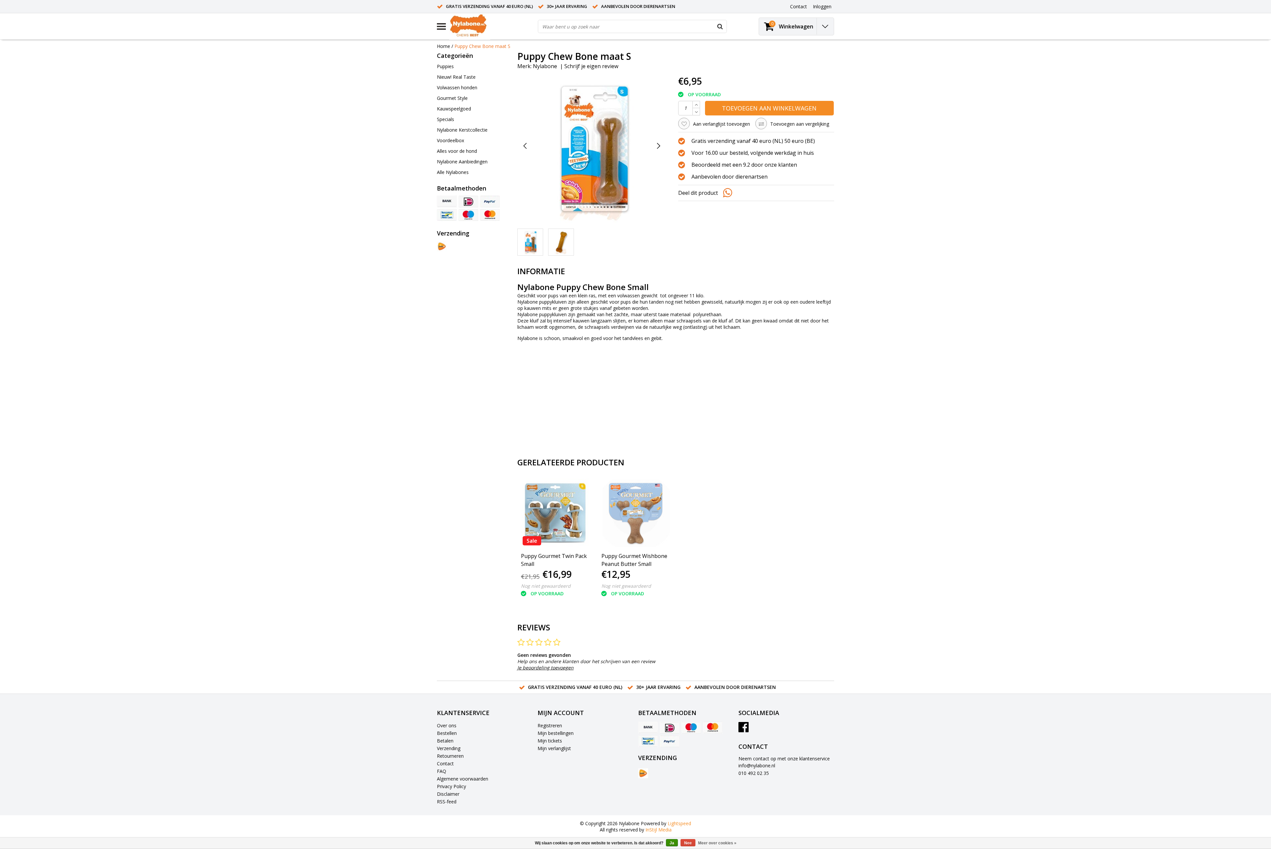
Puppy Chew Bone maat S (482, 46)
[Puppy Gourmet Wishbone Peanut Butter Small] (635, 513)
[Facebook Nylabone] (743, 729)
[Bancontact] (447, 215)
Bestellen (447, 733)
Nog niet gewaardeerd (546, 586)
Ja (672, 843)
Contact (445, 763)
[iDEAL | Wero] (468, 201)
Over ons (446, 725)
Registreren (550, 725)
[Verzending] (442, 246)
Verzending (448, 748)
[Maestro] (468, 215)
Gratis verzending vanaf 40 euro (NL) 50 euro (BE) (753, 141)
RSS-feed (446, 801)
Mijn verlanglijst (554, 748)
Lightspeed (679, 823)
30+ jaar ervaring (567, 6)
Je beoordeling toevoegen (545, 667)
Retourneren (450, 756)
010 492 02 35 (753, 773)
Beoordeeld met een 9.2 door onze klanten (744, 164)
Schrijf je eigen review (591, 66)
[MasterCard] (490, 215)
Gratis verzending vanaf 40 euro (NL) (489, 6)
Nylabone (545, 66)
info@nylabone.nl (756, 765)
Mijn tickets (550, 741)
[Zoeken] (720, 26)
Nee (688, 843)
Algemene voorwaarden (462, 779)
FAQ (441, 771)
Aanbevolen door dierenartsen (638, 6)
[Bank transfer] (447, 201)
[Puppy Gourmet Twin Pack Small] (555, 513)
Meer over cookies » (717, 843)
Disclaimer (448, 794)
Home (443, 46)
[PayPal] (490, 201)
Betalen (445, 741)
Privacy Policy (451, 786)
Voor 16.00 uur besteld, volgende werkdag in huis (752, 152)
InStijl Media (658, 830)
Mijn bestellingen (556, 733)
